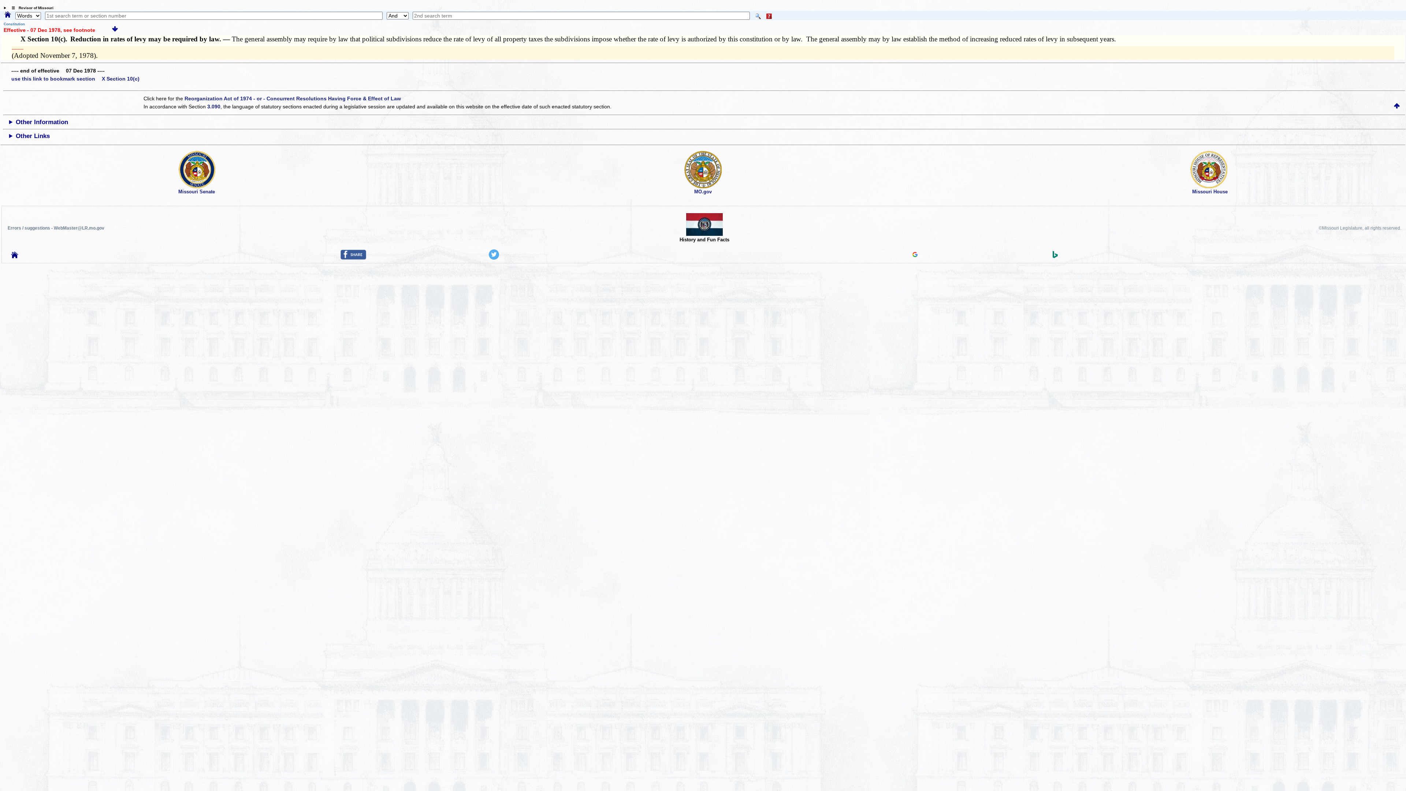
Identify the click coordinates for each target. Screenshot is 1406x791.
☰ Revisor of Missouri (30, 8)
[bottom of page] (115, 30)
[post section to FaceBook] (353, 258)
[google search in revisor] (915, 255)
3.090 (213, 106)
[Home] (7, 15)
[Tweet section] (494, 258)
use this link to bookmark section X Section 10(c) (75, 79)
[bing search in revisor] (1055, 256)
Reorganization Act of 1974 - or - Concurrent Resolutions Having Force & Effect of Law (293, 98)
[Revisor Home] (14, 256)
